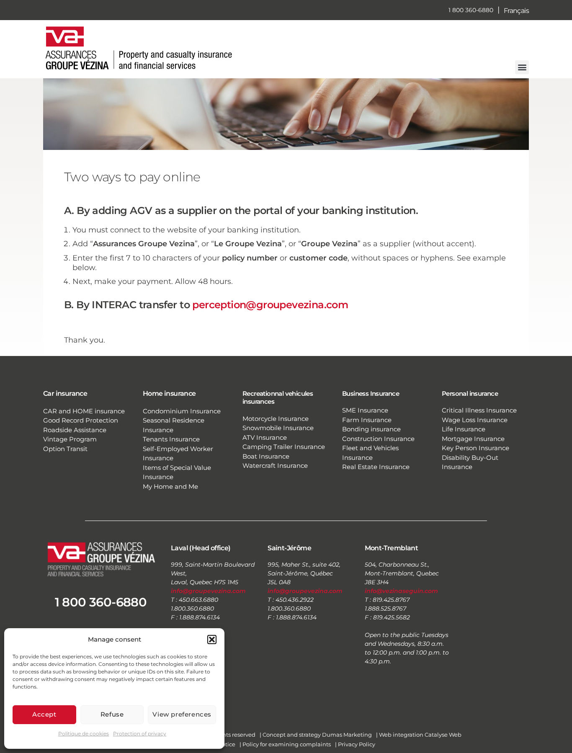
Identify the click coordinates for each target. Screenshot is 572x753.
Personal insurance (470, 393)
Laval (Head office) (201, 548)
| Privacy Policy (355, 744)
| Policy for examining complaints (285, 744)
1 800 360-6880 (470, 10)
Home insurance (169, 393)
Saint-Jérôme (289, 548)
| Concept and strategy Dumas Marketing (316, 734)
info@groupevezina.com (208, 591)
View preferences (181, 714)
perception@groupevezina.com (270, 305)
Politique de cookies (83, 733)
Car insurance (65, 393)
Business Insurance (370, 393)
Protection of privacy (139, 733)
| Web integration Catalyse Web (418, 734)
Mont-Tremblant (391, 548)
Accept (44, 714)
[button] (212, 639)
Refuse (112, 714)
